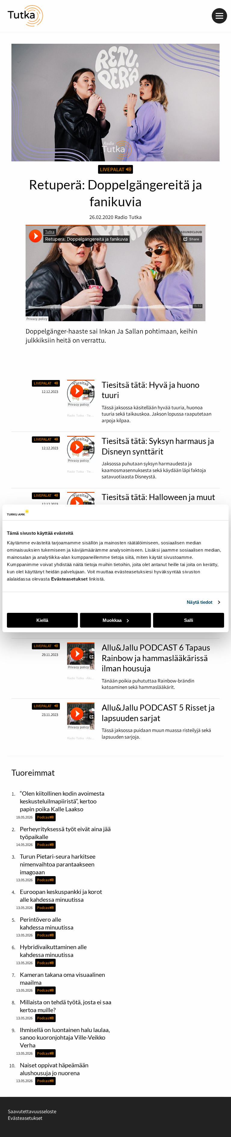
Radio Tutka (75, 415)
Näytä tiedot (199, 602)
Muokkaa (112, 620)
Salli (188, 620)
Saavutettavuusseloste (32, 1111)
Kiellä (42, 620)
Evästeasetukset (25, 1118)
